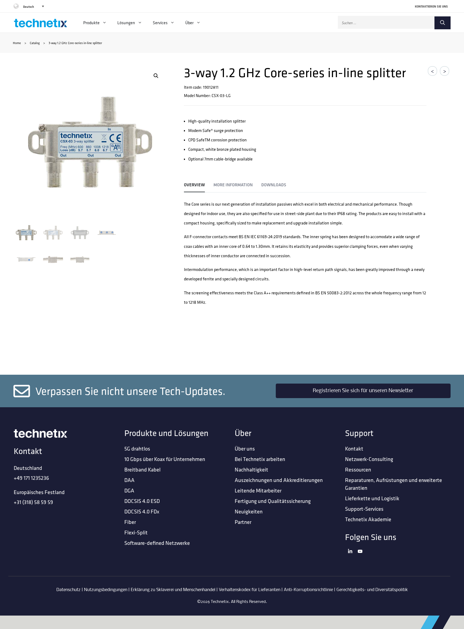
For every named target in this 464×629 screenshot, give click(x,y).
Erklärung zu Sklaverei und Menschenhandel (173, 590)
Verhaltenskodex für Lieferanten (249, 590)
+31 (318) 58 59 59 (33, 502)
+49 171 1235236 (31, 477)
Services (160, 22)
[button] (156, 76)
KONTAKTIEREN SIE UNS (431, 6)
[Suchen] (442, 22)
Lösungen (126, 22)
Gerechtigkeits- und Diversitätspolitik (372, 590)
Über (189, 22)
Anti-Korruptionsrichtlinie (308, 590)
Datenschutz (68, 590)
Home (17, 43)
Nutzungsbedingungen (105, 590)
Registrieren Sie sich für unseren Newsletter (363, 391)
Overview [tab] (194, 185)
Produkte (91, 22)
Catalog (35, 43)
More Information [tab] (233, 185)
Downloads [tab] (273, 185)
